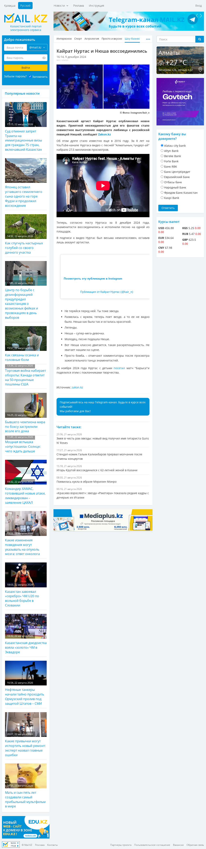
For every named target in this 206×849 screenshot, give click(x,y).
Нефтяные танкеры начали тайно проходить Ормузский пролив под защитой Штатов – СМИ (24, 693)
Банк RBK (170, 166)
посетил (119, 368)
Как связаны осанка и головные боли (22, 354)
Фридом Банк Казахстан (181, 193)
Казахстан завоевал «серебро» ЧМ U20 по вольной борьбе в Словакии (22, 595)
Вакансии (178, 845)
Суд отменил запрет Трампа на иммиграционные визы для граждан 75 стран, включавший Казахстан (23, 137)
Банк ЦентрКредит (177, 172)
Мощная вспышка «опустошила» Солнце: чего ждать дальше (23, 444)
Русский (25, 5)
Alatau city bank (175, 145)
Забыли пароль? (15, 76)
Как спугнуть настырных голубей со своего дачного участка (24, 245)
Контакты (52, 845)
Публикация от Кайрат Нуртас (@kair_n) (106, 291)
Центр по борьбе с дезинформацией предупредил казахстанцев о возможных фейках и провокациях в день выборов (21, 300)
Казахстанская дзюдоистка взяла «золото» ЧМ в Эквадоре (26, 644)
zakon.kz (77, 387)
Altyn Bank (171, 151)
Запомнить (39, 77)
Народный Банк (175, 187)
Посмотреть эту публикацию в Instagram (93, 278)
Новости (60, 5)
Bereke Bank (172, 156)
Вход (198, 5)
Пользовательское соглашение (152, 845)
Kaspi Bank (171, 198)
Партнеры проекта (120, 845)
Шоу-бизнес (132, 38)
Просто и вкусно (112, 38)
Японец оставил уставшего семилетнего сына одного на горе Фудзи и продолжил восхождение (23, 193)
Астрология (91, 38)
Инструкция (96, 5)
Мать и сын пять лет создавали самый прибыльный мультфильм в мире (25, 796)
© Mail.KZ (27, 845)
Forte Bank (171, 161)
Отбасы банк (173, 182)
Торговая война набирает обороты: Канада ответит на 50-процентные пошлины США (25, 375)
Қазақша (9, 5)
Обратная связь (195, 845)
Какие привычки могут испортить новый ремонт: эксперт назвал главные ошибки (25, 744)
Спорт (78, 38)
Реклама (78, 5)
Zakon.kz (104, 134)
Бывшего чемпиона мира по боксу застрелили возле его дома (25, 423)
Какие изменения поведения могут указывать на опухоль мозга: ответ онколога (22, 544)
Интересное (64, 38)
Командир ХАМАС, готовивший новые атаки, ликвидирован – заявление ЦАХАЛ (25, 492)
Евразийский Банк (177, 177)
